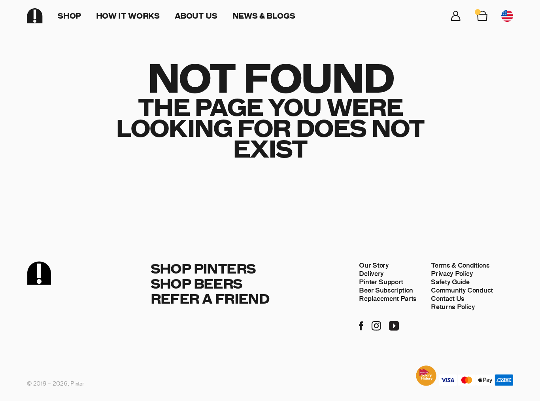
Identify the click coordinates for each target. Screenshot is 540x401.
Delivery (371, 273)
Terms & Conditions (460, 265)
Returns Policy (453, 306)
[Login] (456, 16)
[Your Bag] (482, 16)
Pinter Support (381, 281)
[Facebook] (361, 325)
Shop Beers (196, 283)
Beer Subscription (386, 290)
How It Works (128, 15)
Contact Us (447, 298)
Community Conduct (462, 290)
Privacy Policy (452, 273)
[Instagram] (376, 325)
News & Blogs (263, 15)
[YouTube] (394, 325)
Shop (69, 15)
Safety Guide (450, 281)
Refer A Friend (210, 298)
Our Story (374, 265)
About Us (196, 15)
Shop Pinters (203, 268)
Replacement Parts (388, 298)
